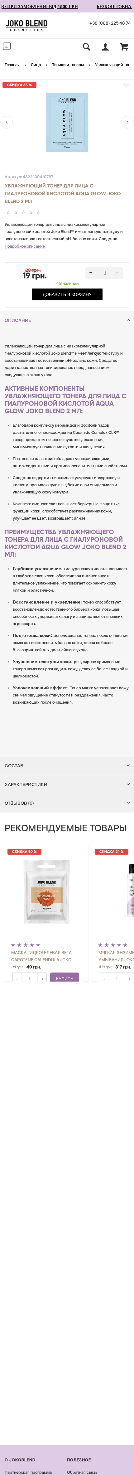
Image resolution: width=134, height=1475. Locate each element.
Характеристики (26, 784)
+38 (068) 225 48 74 (110, 23)
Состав (14, 766)
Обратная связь (82, 1472)
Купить (64, 978)
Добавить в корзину (67, 294)
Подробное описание (25, 246)
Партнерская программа (28, 1472)
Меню (19, 45)
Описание (18, 320)
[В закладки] (126, 85)
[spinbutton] (104, 273)
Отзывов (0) (19, 803)
